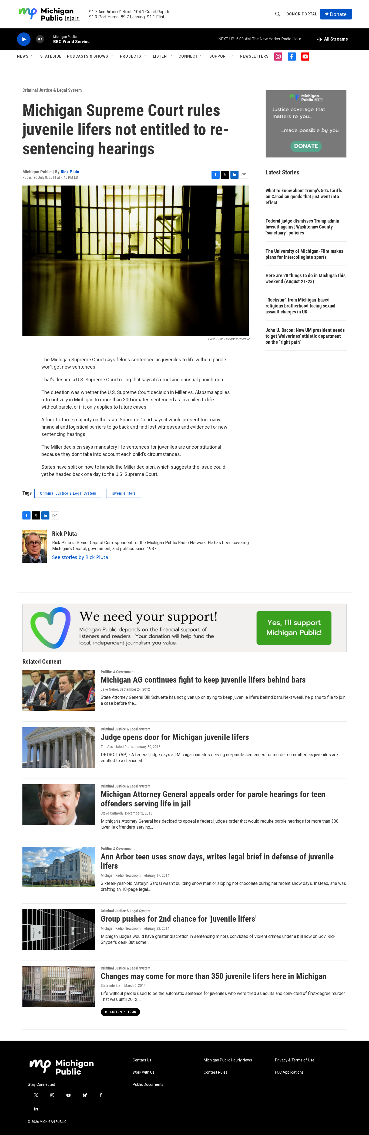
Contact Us (142, 1060)
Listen (160, 56)
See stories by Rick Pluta (80, 557)
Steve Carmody (112, 813)
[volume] (40, 39)
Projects (130, 56)
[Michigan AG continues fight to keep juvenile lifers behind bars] (58, 690)
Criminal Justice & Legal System (52, 90)
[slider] (48, 39)
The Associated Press (117, 746)
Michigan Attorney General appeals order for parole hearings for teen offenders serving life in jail (213, 798)
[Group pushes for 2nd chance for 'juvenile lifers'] (58, 929)
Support (218, 56)
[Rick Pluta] (34, 546)
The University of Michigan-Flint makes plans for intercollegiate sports (304, 254)
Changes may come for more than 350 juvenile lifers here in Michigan (213, 976)
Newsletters (254, 56)
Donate (338, 14)
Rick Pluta (70, 171)
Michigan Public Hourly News (228, 1060)
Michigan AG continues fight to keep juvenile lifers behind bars (203, 679)
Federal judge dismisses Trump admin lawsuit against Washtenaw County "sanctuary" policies (302, 227)
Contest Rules (215, 1072)
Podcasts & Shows (87, 56)
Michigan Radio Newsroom (121, 875)
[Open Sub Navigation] (33, 56)
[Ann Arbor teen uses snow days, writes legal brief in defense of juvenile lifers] (58, 867)
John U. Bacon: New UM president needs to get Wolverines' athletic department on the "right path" (305, 336)
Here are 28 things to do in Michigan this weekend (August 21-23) (305, 278)
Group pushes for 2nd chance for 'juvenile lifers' (179, 919)
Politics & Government (118, 672)
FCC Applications (289, 1072)
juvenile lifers (124, 493)
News (23, 56)
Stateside (51, 56)
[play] (23, 39)
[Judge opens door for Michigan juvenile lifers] (58, 747)
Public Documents (148, 1085)
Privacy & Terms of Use (294, 1060)
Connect (188, 56)
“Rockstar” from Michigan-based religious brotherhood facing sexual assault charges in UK (301, 306)
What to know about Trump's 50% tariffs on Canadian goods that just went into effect (304, 196)
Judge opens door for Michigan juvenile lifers (175, 737)
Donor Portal (301, 14)
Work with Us (144, 1072)
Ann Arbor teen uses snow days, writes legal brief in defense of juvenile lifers (217, 861)
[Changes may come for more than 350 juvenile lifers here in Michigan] (58, 986)
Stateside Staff (112, 985)
